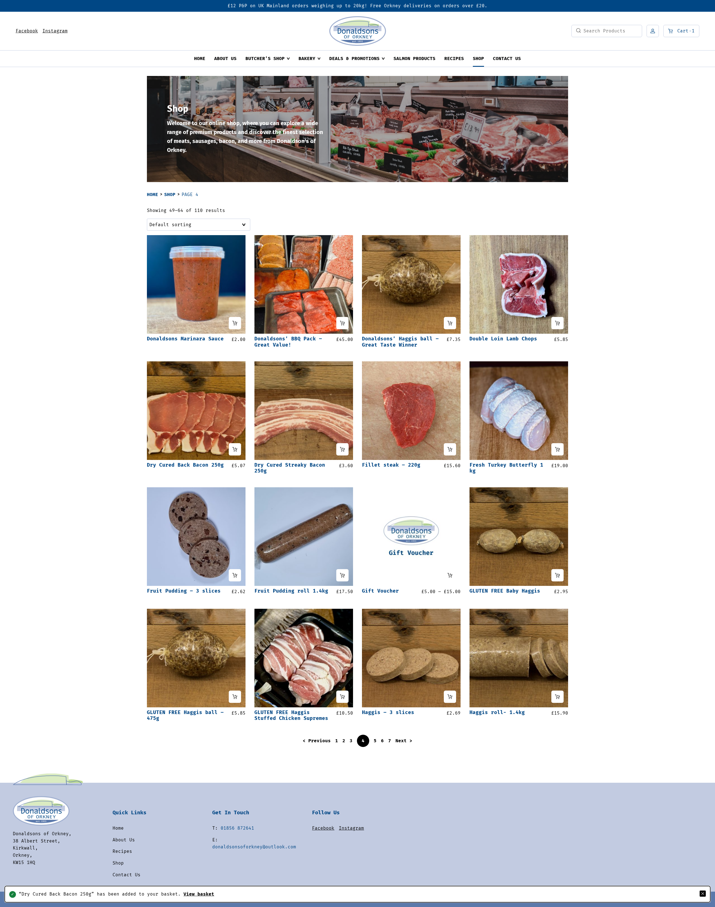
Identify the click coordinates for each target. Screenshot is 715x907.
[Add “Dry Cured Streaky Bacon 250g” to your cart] (342, 449)
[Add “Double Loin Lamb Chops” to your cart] (557, 323)
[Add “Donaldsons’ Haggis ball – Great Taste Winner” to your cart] (450, 323)
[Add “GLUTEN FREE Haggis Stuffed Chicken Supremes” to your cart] (342, 697)
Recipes (454, 58)
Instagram (55, 31)
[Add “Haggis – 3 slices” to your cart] (450, 697)
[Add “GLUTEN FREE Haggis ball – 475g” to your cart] (235, 697)
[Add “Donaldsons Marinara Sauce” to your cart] (235, 323)
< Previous (317, 740)
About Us (225, 58)
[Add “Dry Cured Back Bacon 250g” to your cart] (235, 449)
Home (199, 58)
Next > (403, 740)
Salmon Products (414, 58)
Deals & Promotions (354, 58)
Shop (478, 58)
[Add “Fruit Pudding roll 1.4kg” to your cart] (342, 575)
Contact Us (507, 58)
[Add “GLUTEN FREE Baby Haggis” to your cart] (557, 575)
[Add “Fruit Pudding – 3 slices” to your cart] (235, 575)
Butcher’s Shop (265, 58)
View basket (198, 894)
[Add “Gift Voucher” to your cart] (450, 575)
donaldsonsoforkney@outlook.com (254, 846)
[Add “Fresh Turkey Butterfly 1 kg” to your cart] (557, 449)
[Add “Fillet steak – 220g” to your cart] (450, 449)
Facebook (27, 31)
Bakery (307, 58)
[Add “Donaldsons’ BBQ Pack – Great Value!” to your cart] (342, 323)
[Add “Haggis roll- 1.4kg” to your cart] (557, 697)
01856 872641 (237, 828)
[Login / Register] (653, 31)
